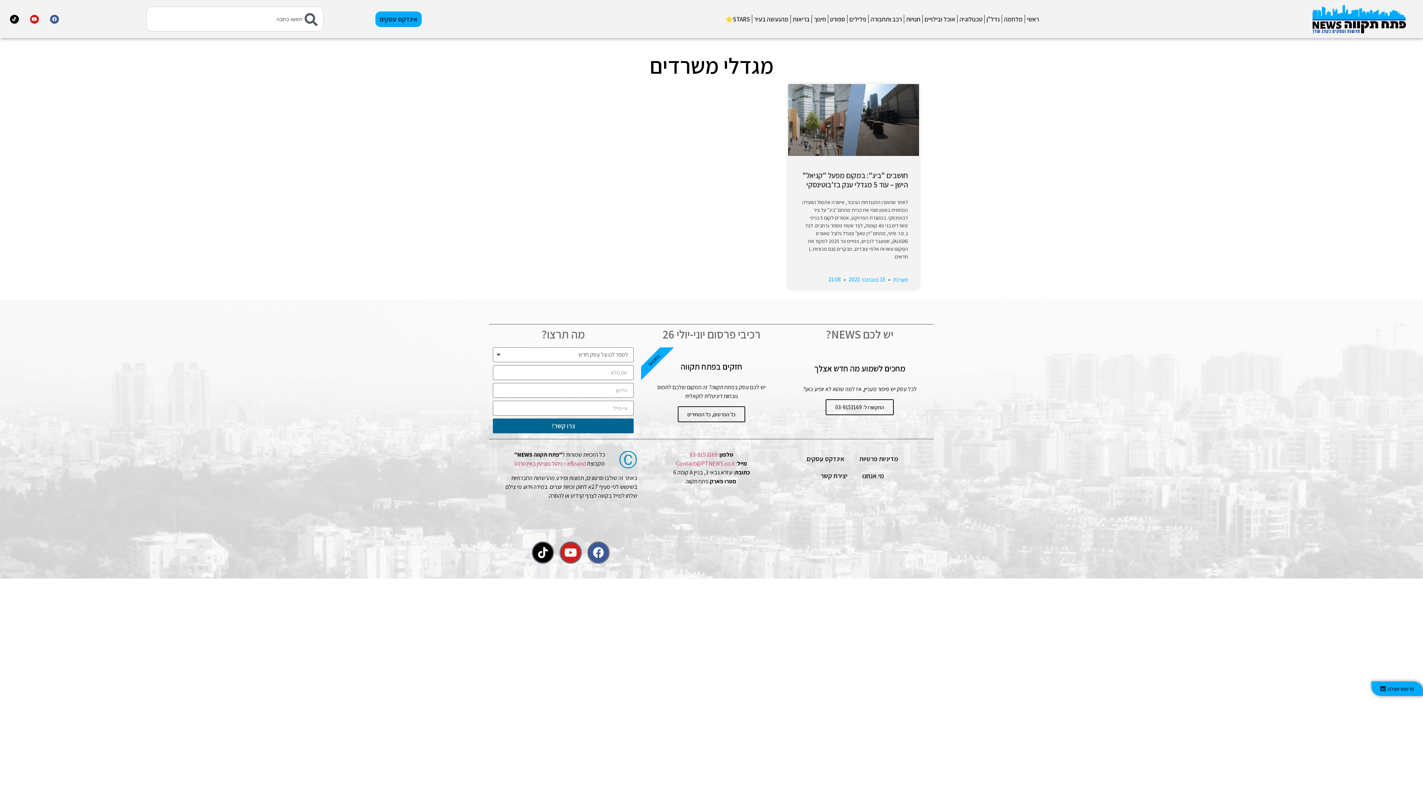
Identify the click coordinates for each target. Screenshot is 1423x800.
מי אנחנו (873, 475)
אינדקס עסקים (826, 458)
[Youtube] (34, 19)
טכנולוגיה (970, 19)
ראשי (1033, 19)
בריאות (801, 19)
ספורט (837, 19)
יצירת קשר (834, 475)
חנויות (913, 19)
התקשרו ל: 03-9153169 (859, 407)
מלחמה (1013, 19)
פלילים (857, 19)
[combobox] (235, 19)
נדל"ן (993, 19)
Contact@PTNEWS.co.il (705, 463)
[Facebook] (54, 19)
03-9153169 (703, 455)
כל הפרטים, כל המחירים (711, 414)
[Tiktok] (14, 19)
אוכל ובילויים (940, 19)
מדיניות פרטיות (878, 458)
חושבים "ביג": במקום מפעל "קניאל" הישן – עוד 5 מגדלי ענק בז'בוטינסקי (855, 180)
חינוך (820, 19)
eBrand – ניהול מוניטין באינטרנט (550, 463)
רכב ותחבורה (886, 19)
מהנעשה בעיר (771, 19)
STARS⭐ (737, 19)
